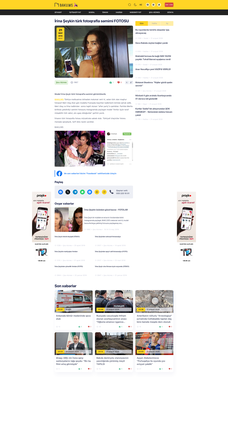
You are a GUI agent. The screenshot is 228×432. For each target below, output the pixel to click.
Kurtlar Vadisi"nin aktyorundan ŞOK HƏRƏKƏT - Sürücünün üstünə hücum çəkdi (153, 111)
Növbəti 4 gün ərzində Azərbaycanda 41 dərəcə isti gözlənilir (153, 97)
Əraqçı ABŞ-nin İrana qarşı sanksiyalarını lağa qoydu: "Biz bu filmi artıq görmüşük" (73, 361)
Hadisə (119, 12)
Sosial (92, 12)
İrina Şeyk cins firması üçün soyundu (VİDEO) (112, 266)
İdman (105, 12)
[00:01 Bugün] (74, 301)
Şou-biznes (154, 12)
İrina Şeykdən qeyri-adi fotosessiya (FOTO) (111, 251)
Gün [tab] (142, 23)
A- (127, 82)
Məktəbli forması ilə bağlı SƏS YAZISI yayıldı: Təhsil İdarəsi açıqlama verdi (153, 58)
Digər (145, 104)
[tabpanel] (154, 74)
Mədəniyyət (135, 12)
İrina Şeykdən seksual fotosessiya (108, 236)
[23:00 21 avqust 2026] (154, 343)
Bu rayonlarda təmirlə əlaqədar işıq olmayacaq (152, 31)
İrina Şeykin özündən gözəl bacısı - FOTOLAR (106, 209)
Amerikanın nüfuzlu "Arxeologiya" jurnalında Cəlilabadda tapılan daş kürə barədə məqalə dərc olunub (154, 318)
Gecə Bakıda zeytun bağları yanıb (151, 43)
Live (171, 5)
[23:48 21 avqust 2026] (114, 301)
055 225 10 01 (122, 193)
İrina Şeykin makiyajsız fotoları (66, 251)
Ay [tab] (167, 23)
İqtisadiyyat (75, 12)
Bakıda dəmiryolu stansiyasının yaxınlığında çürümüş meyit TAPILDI (112, 361)
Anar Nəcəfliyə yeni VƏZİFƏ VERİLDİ (153, 69)
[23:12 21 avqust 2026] (114, 343)
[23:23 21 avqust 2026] (74, 343)
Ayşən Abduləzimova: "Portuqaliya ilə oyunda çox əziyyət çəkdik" (151, 361)
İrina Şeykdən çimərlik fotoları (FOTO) (69, 266)
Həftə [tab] (154, 23)
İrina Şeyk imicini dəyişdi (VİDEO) (67, 236)
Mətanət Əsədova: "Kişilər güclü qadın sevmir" (153, 84)
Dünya (170, 12)
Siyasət (58, 12)
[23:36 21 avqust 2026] (154, 301)
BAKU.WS (59, 99)
